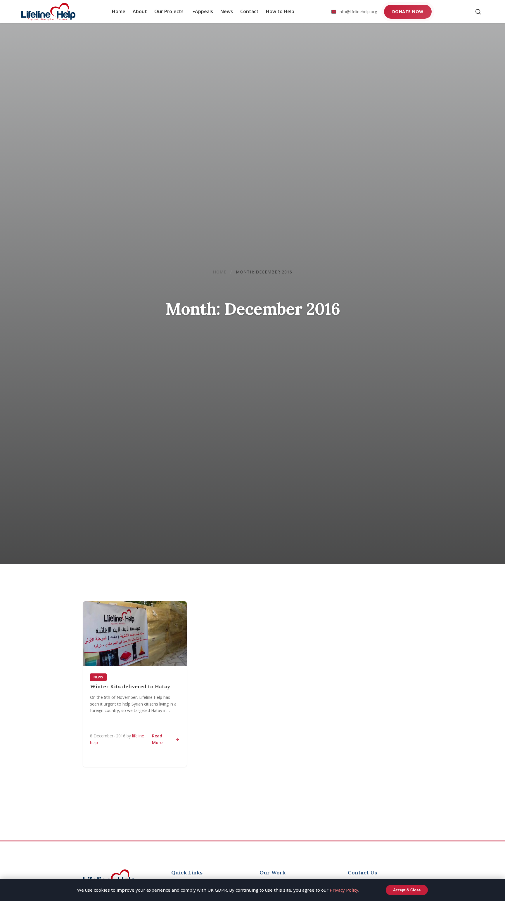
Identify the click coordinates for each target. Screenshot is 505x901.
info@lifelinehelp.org (358, 11)
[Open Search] (478, 11)
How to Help (280, 11)
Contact (249, 11)
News (226, 11)
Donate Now (407, 11)
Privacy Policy (344, 890)
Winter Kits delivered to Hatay (130, 686)
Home (118, 11)
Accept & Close (407, 890)
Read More (157, 739)
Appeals (204, 11)
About (140, 11)
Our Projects (169, 11)
